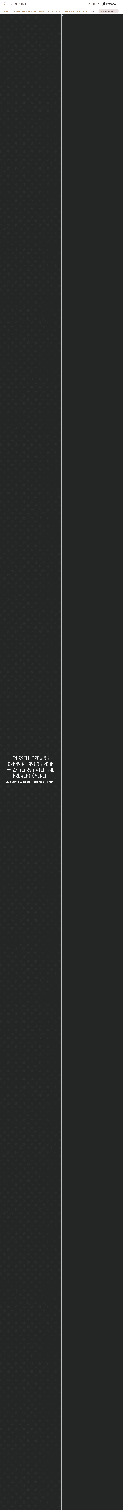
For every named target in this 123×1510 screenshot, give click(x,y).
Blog (58, 11)
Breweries (39, 11)
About (93, 11)
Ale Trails (27, 11)
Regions (16, 11)
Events (50, 11)
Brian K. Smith (44, 782)
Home (7, 11)
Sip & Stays (81, 11)
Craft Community (109, 11)
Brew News (68, 11)
